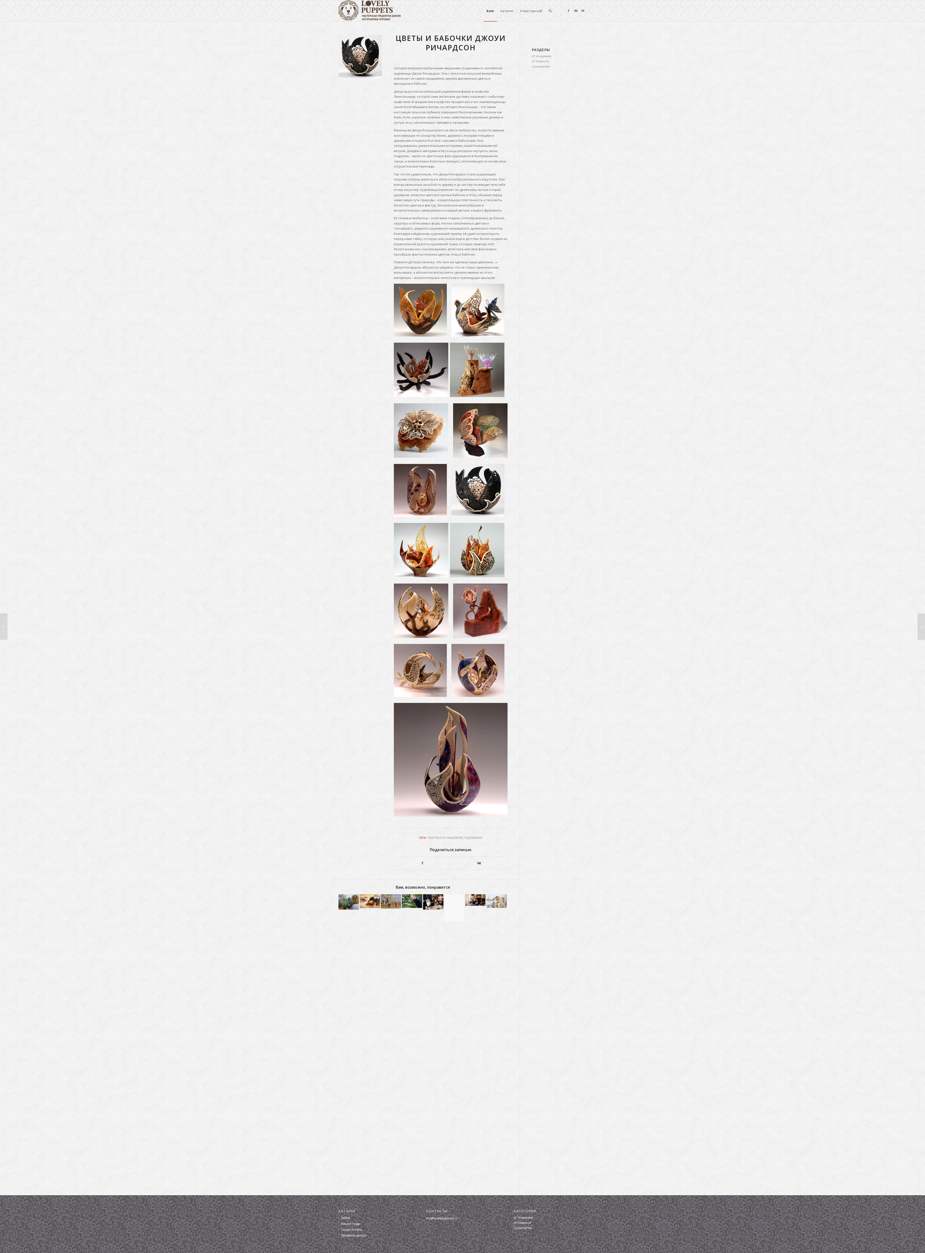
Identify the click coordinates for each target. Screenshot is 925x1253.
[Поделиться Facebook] (422, 863)
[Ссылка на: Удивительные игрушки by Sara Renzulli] (475, 900)
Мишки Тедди (351, 1224)
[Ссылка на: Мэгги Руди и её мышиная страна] (391, 901)
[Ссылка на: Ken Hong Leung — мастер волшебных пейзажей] (370, 901)
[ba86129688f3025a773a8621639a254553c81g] (360, 56)
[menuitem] (490, 10)
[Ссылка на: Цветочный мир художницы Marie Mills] (348, 902)
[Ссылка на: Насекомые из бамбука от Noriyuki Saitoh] (454, 907)
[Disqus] (429, 997)
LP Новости (540, 61)
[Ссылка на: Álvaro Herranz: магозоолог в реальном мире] (412, 901)
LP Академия (541, 56)
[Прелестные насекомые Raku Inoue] (921, 626)
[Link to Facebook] (568, 10)
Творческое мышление (445, 838)
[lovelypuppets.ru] (369, 10)
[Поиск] (550, 10)
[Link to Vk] (575, 10)
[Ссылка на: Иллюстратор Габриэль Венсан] (496, 901)
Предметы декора (353, 1235)
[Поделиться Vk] (479, 863)
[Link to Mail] (583, 10)
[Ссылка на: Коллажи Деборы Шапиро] (433, 902)
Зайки (345, 1218)
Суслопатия (541, 66)
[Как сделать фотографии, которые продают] (3, 626)
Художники (473, 838)
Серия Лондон (351, 1229)
